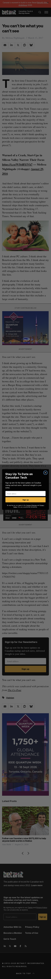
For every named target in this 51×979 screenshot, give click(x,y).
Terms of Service (31, 505)
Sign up (25, 500)
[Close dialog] (45, 473)
